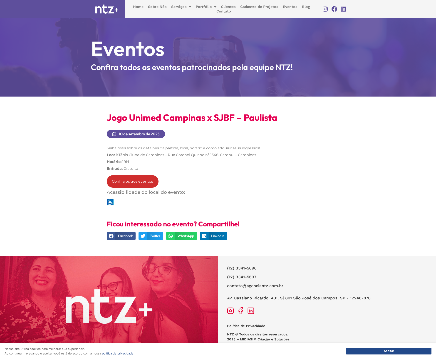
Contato (223, 11)
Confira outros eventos (132, 181)
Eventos (290, 7)
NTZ (230, 334)
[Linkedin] (343, 9)
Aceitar (389, 351)
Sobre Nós (157, 7)
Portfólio (204, 7)
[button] (121, 236)
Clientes (228, 7)
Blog (306, 7)
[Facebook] (334, 9)
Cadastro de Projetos (259, 7)
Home (138, 7)
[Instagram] (325, 9)
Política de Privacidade (246, 326)
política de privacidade (118, 353)
